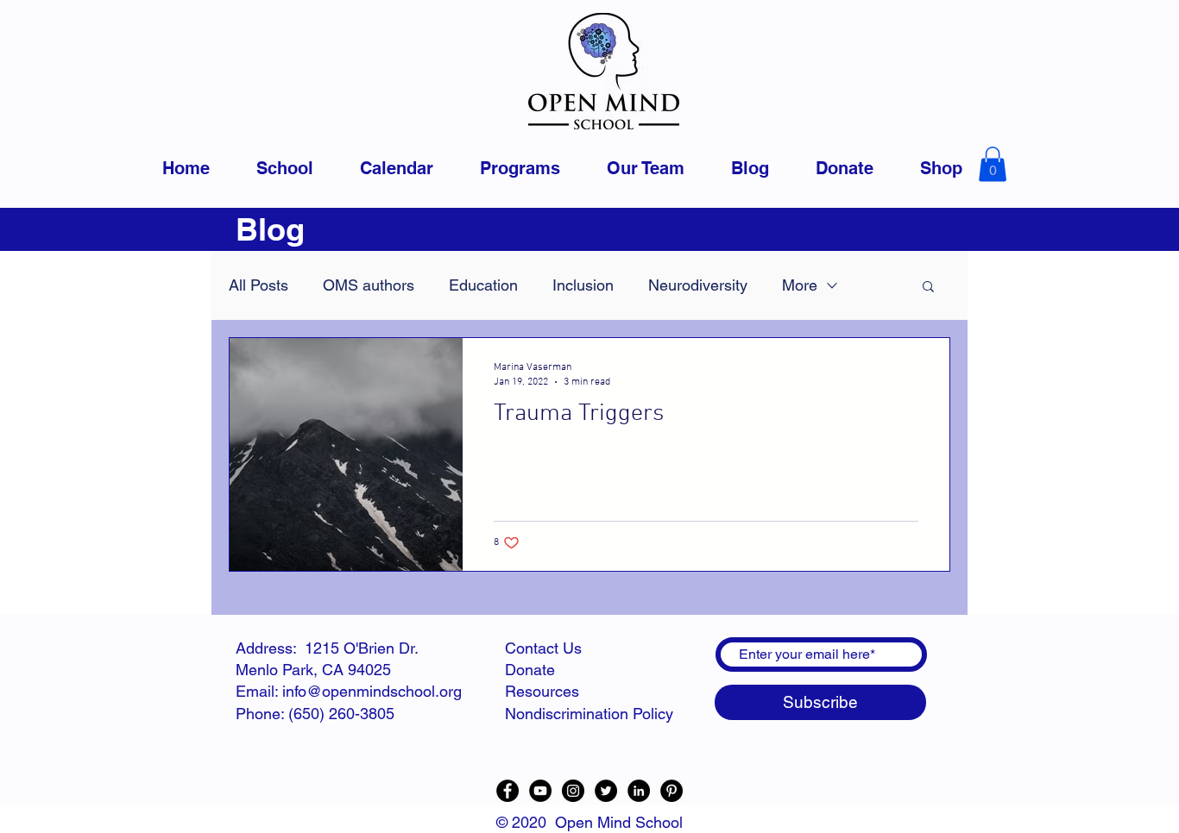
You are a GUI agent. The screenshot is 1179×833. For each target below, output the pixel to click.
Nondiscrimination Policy (589, 714)
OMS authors (368, 285)
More (799, 285)
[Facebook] (507, 791)
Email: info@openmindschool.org (349, 691)
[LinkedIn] (638, 791)
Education (483, 285)
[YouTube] (540, 791)
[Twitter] (606, 791)
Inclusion (583, 285)
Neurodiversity (697, 285)
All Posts (258, 285)
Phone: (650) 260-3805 (315, 714)
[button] (992, 164)
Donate (530, 670)
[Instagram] (573, 791)
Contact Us (543, 648)
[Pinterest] (671, 791)
